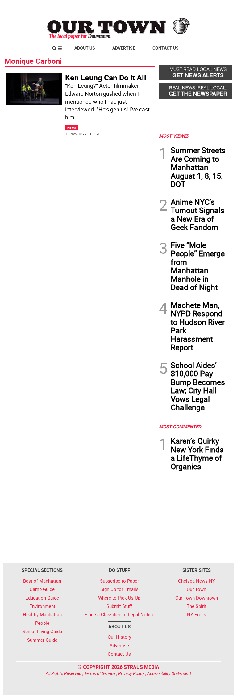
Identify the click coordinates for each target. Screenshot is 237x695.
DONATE (217, 7)
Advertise (123, 48)
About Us (84, 48)
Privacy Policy (131, 673)
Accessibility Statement (169, 673)
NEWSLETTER (182, 7)
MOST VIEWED (174, 136)
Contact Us (165, 48)
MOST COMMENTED (180, 426)
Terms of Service (99, 673)
